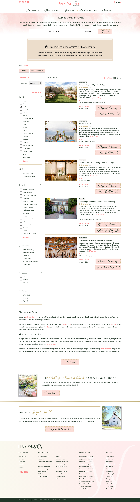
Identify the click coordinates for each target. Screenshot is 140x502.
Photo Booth (109, 476)
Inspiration (69, 10)
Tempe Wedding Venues (85, 486)
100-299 (25, 280)
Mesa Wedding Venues (85, 466)
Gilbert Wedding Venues (85, 461)
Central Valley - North (29, 176)
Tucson (25, 116)
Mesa (24, 104)
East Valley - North (28, 173)
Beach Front (41, 459)
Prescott (25, 110)
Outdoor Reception (28, 253)
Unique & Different (36, 71)
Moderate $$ (26, 298)
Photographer (109, 479)
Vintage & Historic (28, 207)
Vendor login (63, 500)
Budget (24, 291)
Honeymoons (109, 471)
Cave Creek (26, 122)
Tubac (24, 154)
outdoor (113, 324)
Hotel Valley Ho (85, 124)
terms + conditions (24, 500)
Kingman (25, 142)
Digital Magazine (59, 429)
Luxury (25, 216)
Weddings (88, 10)
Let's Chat (70, 362)
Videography (109, 484)
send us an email (106, 349)
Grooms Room (27, 258)
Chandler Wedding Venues (86, 456)
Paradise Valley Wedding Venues (87, 469)
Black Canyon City (28, 119)
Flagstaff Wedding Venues (86, 459)
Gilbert (25, 125)
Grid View (118, 78)
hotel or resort (66, 324)
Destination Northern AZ (44, 466)
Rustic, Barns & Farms (29, 234)
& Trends (107, 10)
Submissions (22, 461)
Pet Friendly (26, 264)
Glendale (25, 139)
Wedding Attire (110, 486)
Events (54, 500)
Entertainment (109, 461)
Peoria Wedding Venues (85, 471)
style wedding (29, 317)
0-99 (24, 277)
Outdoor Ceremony (28, 250)
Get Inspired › (66, 396)
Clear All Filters (37, 92)
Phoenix (25, 101)
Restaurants (109, 481)
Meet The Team (22, 456)
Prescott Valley (27, 148)
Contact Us (21, 464)
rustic (47, 327)
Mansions (25, 228)
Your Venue (32, 10)
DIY (24, 222)
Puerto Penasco (27, 151)
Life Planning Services (111, 474)
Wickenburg (26, 157)
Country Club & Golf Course (31, 219)
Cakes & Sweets (110, 456)
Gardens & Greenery (28, 210)
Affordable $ (26, 295)
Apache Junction (28, 133)
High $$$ (25, 301)
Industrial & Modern (28, 201)
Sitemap (46, 500)
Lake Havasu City (28, 145)
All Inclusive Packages (29, 195)
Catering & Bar (109, 459)
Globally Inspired (27, 225)
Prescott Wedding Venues (86, 476)
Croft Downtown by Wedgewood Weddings (96, 163)
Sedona (25, 113)
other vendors (51, 344)
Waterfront (58, 479)
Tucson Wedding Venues (85, 489)
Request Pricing (108, 108)
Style (23, 185)
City (23, 97)
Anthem (25, 130)
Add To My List (108, 114)
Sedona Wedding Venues (85, 484)
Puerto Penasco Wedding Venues (87, 479)
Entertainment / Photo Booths (113, 464)
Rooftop (25, 231)
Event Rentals (109, 466)
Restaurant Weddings (61, 466)
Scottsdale (23, 71)
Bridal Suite (26, 256)
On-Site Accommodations (30, 261)
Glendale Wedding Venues (86, 464)
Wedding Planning (111, 489)
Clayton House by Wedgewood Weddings (95, 240)
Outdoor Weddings (28, 189)
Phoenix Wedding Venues (85, 474)
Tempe (25, 127)
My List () (118, 2)
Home (20, 65)
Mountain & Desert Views (30, 204)
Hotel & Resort (27, 213)
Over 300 (25, 283)
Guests (24, 273)
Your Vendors (51, 10)
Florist (107, 469)
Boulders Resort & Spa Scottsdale (92, 85)
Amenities (25, 246)
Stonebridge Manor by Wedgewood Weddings (97, 201)
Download (50, 393)
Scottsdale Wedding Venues (86, 481)
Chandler (25, 136)
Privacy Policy (37, 500)
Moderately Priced (28, 198)
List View (108, 78)
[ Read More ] (96, 98)
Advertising (21, 459)
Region (24, 169)
